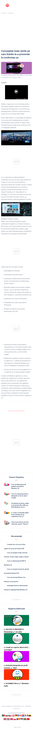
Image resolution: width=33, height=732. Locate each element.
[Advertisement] (16, 32)
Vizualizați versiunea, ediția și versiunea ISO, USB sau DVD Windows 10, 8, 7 (20, 505)
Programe (11, 13)
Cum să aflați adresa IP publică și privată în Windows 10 (18, 486)
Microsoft (7, 634)
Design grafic (8, 616)
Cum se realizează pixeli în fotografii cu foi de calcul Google (19, 495)
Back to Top (17, 727)
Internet (6, 652)
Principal (3, 13)
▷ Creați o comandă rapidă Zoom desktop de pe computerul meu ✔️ (19, 514)
